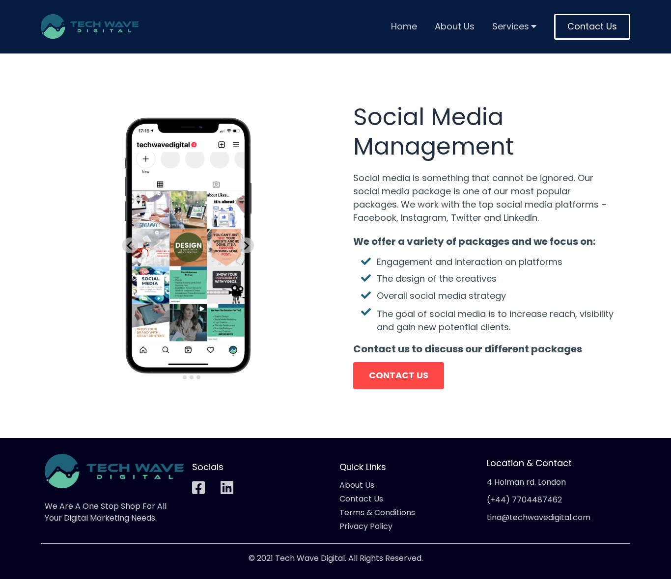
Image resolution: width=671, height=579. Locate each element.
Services (510, 26)
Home (404, 26)
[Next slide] (246, 245)
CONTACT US (398, 375)
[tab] (177, 377)
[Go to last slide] (130, 245)
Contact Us (592, 26)
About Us (455, 26)
